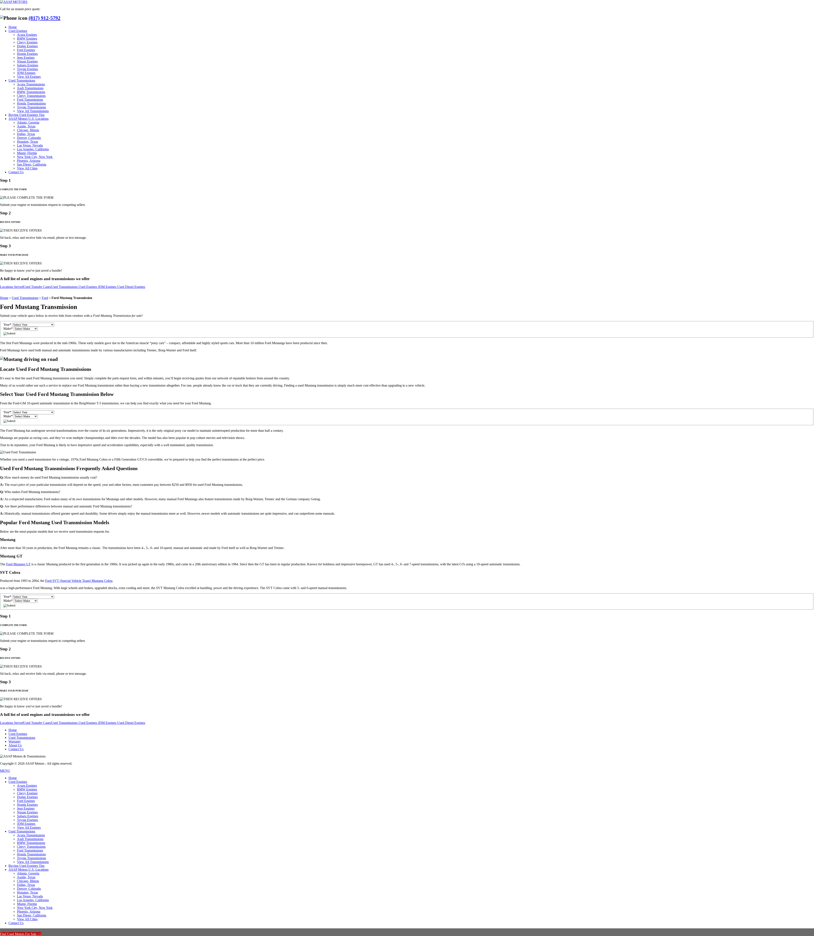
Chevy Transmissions (31, 96)
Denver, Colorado (29, 138)
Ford (45, 298)
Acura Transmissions (31, 84)
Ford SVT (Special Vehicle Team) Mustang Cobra (78, 581)
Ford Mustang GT (18, 564)
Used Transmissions (21, 80)
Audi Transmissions (30, 88)
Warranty (14, 741)
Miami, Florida (27, 153)
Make (8, 328)
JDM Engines (26, 73)
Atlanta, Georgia (28, 122)
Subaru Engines (27, 65)
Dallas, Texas (26, 134)
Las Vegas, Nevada (30, 145)
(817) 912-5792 (44, 18)
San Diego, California (31, 164)
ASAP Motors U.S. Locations (28, 118)
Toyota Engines (27, 69)
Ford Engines (26, 50)
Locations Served (11, 287)
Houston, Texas (27, 141)
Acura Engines (27, 34)
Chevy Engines (27, 42)
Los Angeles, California (33, 149)
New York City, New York (35, 157)
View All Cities (27, 168)
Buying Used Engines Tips (26, 115)
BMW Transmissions (31, 92)
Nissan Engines (27, 61)
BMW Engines (27, 38)
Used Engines (17, 31)
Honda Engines (27, 54)
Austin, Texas (26, 126)
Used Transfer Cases (37, 287)
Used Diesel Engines (131, 287)
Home (12, 27)
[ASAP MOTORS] (13, 2)
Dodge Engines (27, 46)
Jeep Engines (26, 57)
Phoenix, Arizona (28, 160)
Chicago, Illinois (28, 130)
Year (7, 324)
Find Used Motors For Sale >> (20, 934)
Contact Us (16, 172)
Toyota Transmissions (31, 107)
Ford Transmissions (30, 99)
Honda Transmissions (31, 103)
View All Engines (29, 76)
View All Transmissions (33, 111)
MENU (5, 771)
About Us (15, 745)
